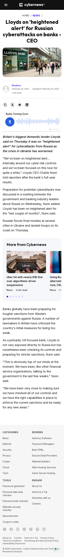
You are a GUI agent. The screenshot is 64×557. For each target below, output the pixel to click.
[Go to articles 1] (7, 296)
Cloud (6, 467)
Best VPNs (37, 449)
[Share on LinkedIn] (27, 104)
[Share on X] (12, 104)
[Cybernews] (32, 5)
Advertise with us (41, 497)
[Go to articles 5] (19, 296)
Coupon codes (11, 521)
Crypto (6, 461)
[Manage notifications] (55, 549)
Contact (18, 538)
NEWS (36, 15)
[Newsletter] (44, 529)
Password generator (14, 486)
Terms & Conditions (12, 540)
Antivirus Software (42, 438)
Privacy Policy (47, 538)
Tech (5, 473)
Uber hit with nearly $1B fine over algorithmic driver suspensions (25, 281)
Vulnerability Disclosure (14, 543)
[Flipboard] (37, 529)
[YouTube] (18, 529)
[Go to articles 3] (13, 296)
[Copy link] (5, 104)
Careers (36, 503)
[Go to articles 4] (16, 296)
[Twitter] (5, 529)
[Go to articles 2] (10, 296)
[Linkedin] (24, 529)
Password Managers (43, 443)
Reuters (16, 85)
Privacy (7, 455)
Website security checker (12, 508)
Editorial (7, 443)
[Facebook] (11, 529)
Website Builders (41, 461)
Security (7, 449)
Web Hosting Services (44, 467)
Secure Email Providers (44, 455)
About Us (37, 486)
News (10, 290)
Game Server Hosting (43, 473)
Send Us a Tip (39, 492)
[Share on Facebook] (19, 104)
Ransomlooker (10, 516)
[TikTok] (31, 529)
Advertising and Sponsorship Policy (41, 540)
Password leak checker (15, 501)
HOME (25, 15)
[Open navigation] (6, 5)
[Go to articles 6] (22, 296)
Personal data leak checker (13, 494)
